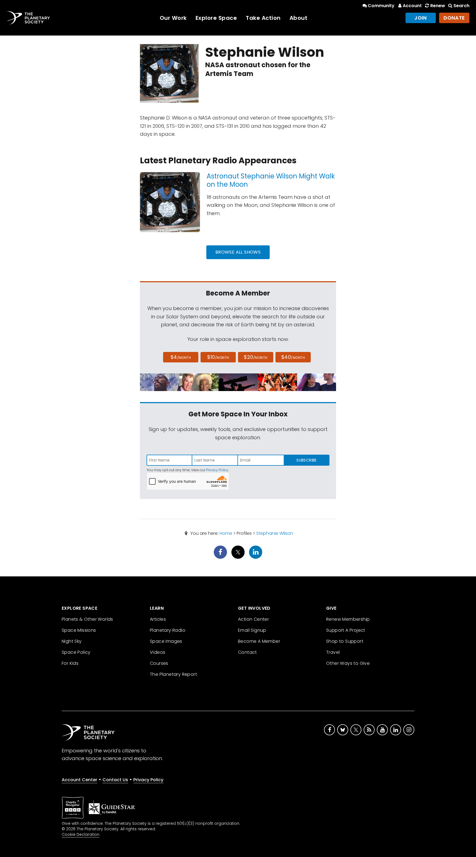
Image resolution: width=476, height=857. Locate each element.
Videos (157, 652)
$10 (218, 357)
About (299, 18)
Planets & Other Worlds (87, 619)
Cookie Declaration (80, 834)
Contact (247, 652)
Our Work (173, 18)
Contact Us (115, 780)
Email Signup (252, 630)
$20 (255, 357)
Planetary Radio (167, 630)
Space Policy (76, 652)
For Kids (70, 663)
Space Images (166, 641)
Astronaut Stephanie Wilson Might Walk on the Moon (271, 180)
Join (420, 17)
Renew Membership (348, 619)
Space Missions (79, 630)
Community (381, 5)
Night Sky (72, 641)
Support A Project (345, 630)
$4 (181, 357)
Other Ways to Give (348, 663)
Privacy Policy (217, 470)
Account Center (79, 780)
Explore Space (216, 18)
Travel (333, 652)
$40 (293, 357)
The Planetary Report (173, 674)
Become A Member (259, 641)
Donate (454, 17)
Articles (158, 619)
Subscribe (306, 460)
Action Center (253, 619)
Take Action (263, 18)
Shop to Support (344, 641)
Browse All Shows (238, 252)
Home (226, 533)
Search (461, 5)
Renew (437, 5)
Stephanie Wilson (274, 533)
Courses (159, 663)
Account (412, 5)
